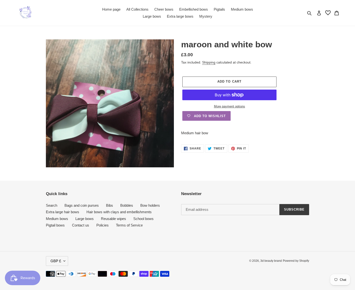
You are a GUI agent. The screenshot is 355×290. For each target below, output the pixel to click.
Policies (102, 225)
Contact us (80, 225)
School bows (143, 219)
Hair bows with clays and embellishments (119, 212)
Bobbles (126, 205)
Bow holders (150, 205)
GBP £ (55, 261)
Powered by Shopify (296, 260)
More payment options (229, 106)
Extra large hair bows (62, 212)
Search (51, 205)
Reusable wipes (113, 219)
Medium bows (57, 219)
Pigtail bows (55, 225)
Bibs (109, 205)
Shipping (208, 62)
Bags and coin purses (81, 205)
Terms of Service (129, 225)
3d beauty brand (271, 260)
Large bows (84, 219)
